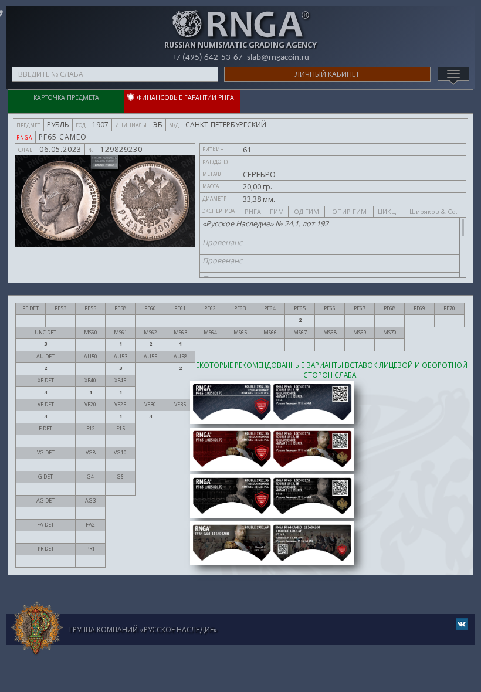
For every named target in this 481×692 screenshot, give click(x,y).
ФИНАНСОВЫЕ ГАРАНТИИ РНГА (187, 97)
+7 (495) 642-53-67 (207, 57)
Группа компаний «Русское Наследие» (143, 630)
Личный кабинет (327, 74)
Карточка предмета (66, 97)
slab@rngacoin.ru (278, 57)
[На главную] (37, 629)
